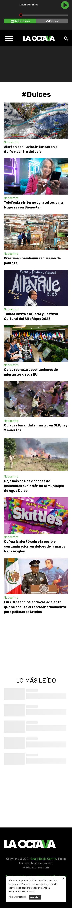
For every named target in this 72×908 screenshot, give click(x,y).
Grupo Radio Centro (43, 859)
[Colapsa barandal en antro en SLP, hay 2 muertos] (36, 399)
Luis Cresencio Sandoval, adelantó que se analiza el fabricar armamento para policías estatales (35, 607)
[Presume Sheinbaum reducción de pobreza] (36, 232)
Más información (17, 897)
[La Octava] (39, 38)
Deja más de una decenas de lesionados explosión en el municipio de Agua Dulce (34, 486)
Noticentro (11, 142)
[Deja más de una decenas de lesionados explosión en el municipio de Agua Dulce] (36, 455)
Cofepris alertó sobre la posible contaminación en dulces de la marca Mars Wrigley (35, 546)
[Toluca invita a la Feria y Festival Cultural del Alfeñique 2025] (36, 288)
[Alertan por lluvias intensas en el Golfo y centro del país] (36, 121)
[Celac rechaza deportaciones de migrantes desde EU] (36, 343)
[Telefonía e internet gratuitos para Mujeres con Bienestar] (36, 176)
